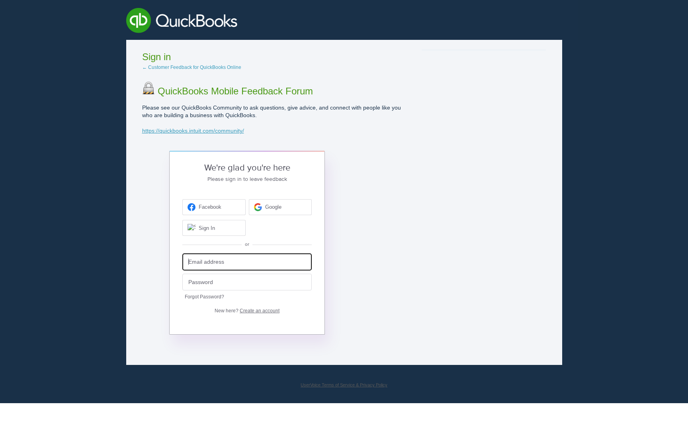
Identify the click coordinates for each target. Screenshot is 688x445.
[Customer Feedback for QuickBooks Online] (240, 22)
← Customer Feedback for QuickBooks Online (191, 67)
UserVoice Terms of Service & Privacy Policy (344, 384)
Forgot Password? (204, 297)
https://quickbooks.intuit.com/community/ (193, 130)
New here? (247, 311)
